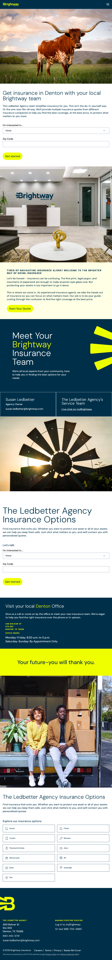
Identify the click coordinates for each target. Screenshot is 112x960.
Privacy (57, 950)
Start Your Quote (20, 308)
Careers (38, 950)
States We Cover (72, 950)
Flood (66, 828)
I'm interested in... (13, 125)
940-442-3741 (11, 935)
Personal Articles (16, 848)
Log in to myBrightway (68, 924)
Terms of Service (67, 954)
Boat (11, 867)
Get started (12, 156)
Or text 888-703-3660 (68, 929)
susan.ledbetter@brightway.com (24, 408)
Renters (67, 838)
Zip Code (8, 139)
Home (12, 828)
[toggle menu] (107, 4)
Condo (12, 838)
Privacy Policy (51, 954)
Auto (66, 848)
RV (65, 858)
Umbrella (68, 867)
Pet (10, 877)
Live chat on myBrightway (77, 409)
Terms (48, 950)
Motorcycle (14, 858)
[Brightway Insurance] (11, 4)
